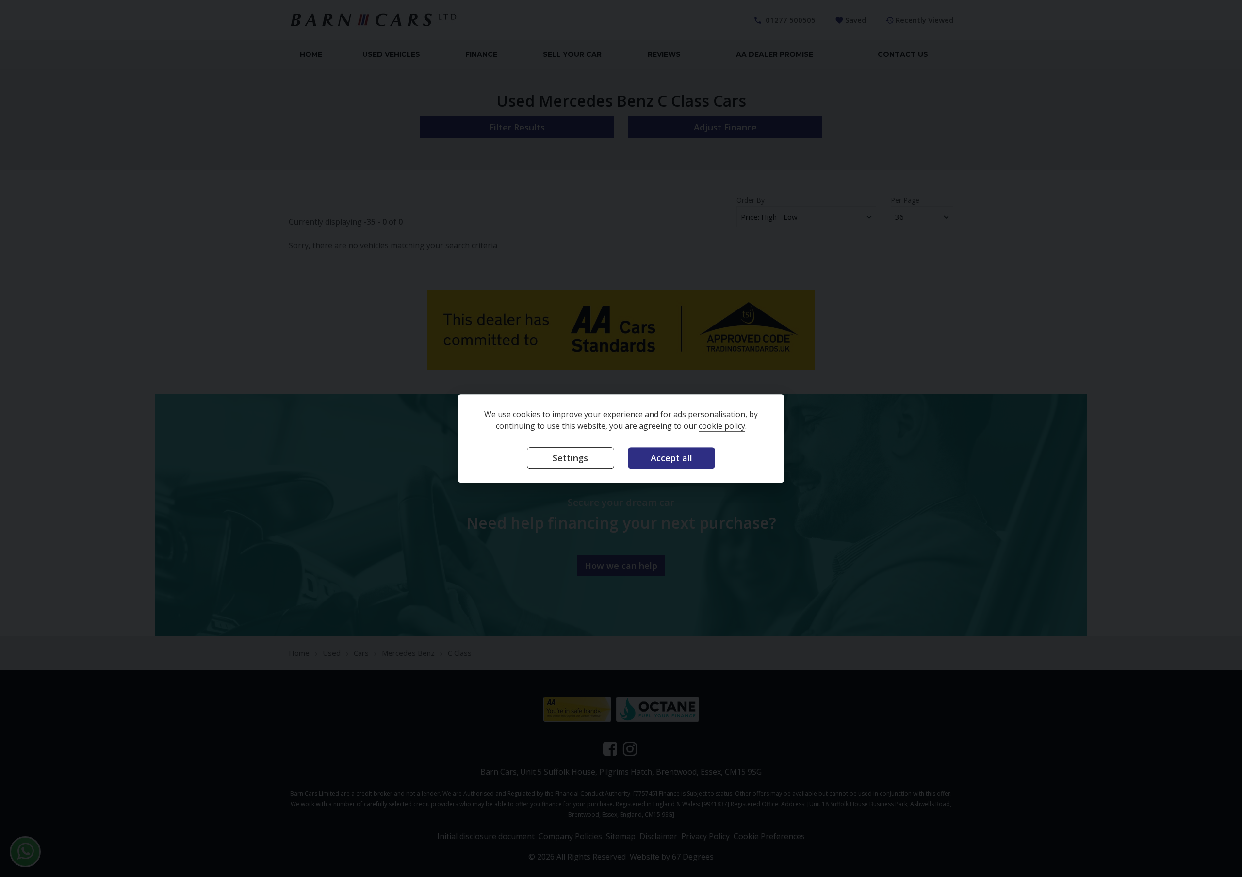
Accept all (671, 458)
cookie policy (722, 426)
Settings (570, 458)
